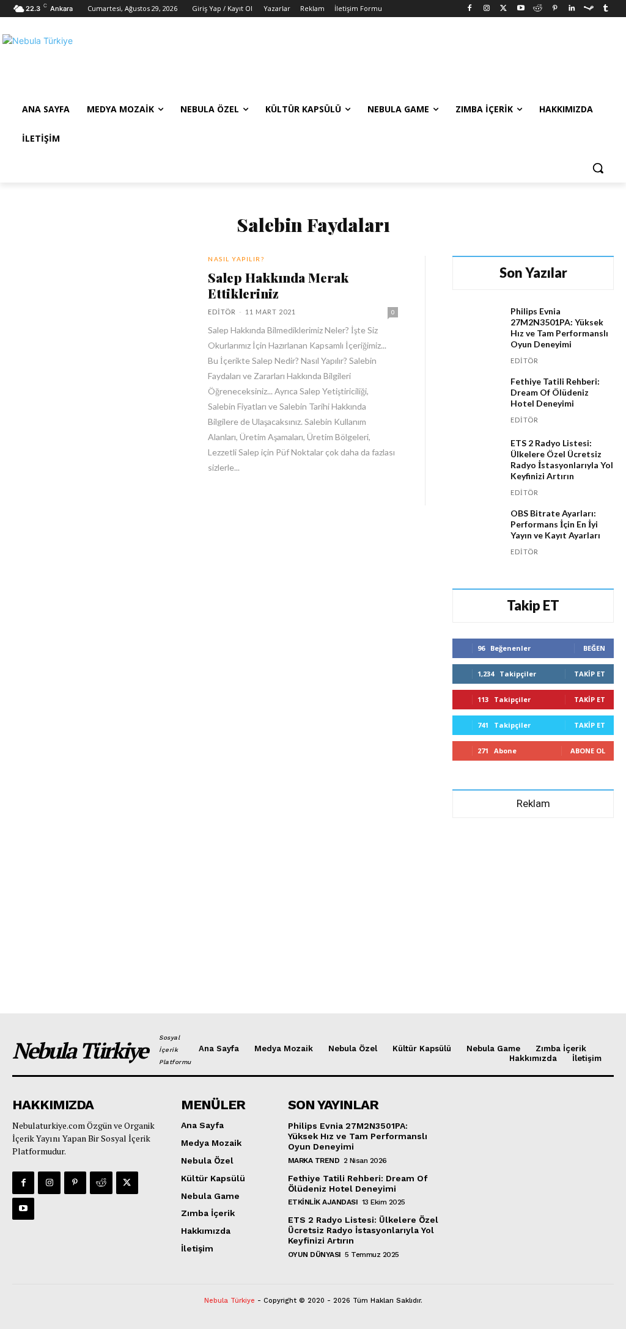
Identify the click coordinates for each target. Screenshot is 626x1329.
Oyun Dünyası (314, 1254)
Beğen (594, 648)
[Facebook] (470, 9)
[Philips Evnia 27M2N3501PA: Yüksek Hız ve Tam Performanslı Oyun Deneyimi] (476, 330)
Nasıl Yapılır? (236, 259)
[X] (127, 1182)
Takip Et (589, 673)
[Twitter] (503, 9)
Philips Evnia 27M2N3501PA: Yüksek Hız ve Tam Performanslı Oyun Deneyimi (559, 327)
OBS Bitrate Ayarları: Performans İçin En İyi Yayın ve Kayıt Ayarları (555, 524)
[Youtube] (521, 9)
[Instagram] (487, 9)
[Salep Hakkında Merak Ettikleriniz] (101, 307)
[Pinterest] (555, 9)
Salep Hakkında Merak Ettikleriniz (278, 285)
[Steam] (588, 9)
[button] (598, 168)
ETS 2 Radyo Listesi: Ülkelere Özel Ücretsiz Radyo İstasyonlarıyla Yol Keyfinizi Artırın (561, 459)
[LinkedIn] (572, 9)
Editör (222, 312)
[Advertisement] (300, 60)
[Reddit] (538, 9)
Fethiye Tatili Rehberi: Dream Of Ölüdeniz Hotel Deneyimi (555, 392)
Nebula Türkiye (229, 1301)
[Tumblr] (605, 9)
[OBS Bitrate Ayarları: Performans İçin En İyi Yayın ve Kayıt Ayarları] (476, 532)
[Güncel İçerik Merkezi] (85, 61)
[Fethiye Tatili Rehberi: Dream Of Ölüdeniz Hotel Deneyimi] (476, 400)
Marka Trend (314, 1160)
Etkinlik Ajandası (323, 1202)
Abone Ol (587, 750)
